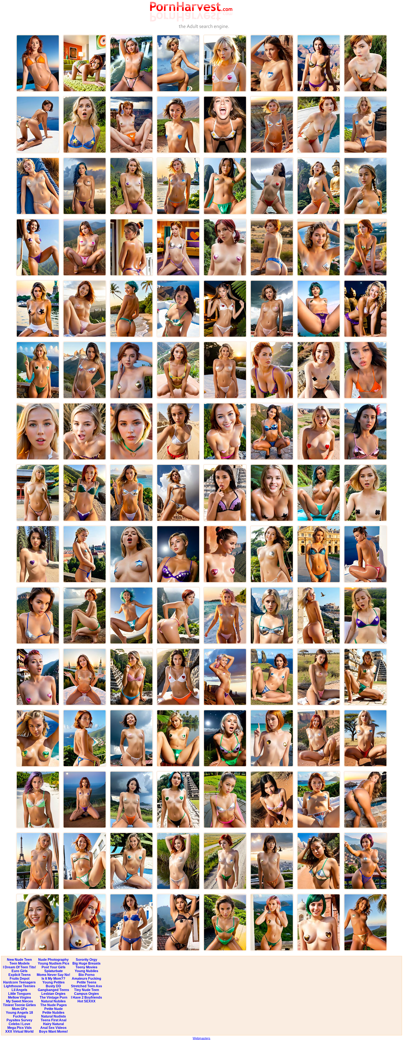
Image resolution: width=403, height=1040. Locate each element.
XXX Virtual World (19, 1031)
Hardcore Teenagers (19, 982)
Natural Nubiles (53, 1001)
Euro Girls (19, 971)
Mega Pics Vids (19, 1027)
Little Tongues (19, 993)
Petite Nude (53, 1009)
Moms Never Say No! (53, 975)
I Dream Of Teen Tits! (19, 967)
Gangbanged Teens (53, 990)
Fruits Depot (19, 978)
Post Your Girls (53, 967)
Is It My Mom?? (53, 978)
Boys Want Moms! (53, 1031)
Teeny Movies (86, 967)
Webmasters (201, 1038)
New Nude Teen (19, 959)
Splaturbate (53, 971)
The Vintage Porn (53, 997)
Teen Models (19, 963)
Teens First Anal (53, 1020)
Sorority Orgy (86, 959)
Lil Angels (19, 990)
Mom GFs (19, 1009)
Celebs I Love (19, 1024)
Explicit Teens (19, 975)
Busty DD (53, 986)
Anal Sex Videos (53, 1027)
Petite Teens (86, 982)
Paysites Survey (19, 1020)
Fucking (19, 1016)
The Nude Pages (53, 1005)
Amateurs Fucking (86, 978)
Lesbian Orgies (53, 993)
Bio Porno (87, 975)
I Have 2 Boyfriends (86, 997)
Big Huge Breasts (86, 963)
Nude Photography (53, 959)
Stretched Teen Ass (86, 986)
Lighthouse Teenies (19, 986)
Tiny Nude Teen (86, 990)
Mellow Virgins (19, 997)
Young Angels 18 (19, 1012)
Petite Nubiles (53, 1012)
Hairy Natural (53, 1024)
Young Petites (53, 982)
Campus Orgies (86, 993)
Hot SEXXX (86, 1001)
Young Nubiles (86, 971)
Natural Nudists (53, 1016)
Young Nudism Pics (53, 963)
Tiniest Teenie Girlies (19, 1005)
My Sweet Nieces (19, 1001)
